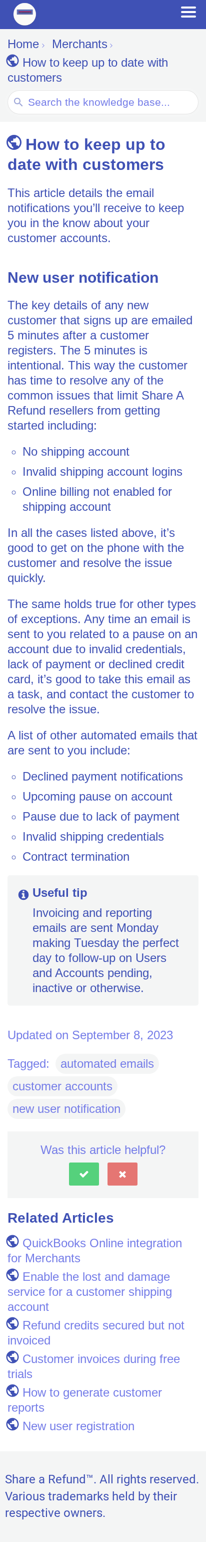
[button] (84, 1174)
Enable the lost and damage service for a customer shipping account (90, 1291)
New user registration (78, 1426)
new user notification (66, 1108)
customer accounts (62, 1086)
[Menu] (188, 12)
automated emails (107, 1063)
